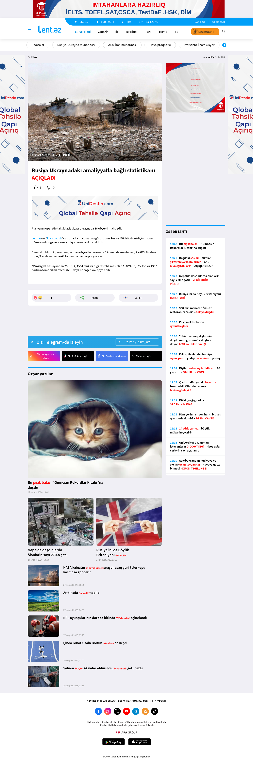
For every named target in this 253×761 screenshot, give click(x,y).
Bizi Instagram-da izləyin (45, 356)
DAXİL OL (199, 22)
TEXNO (148, 32)
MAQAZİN (103, 32)
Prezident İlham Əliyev (199, 45)
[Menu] (30, 30)
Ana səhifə (208, 57)
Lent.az (36, 238)
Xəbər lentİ (83, 32)
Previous (28, 45)
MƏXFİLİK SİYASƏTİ (154, 701)
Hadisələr (37, 45)
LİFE (117, 32)
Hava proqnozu (160, 45)
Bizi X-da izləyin (143, 356)
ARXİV (121, 701)
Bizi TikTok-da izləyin (78, 356)
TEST (176, 32)
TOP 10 (163, 32)
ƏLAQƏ (112, 701)
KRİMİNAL (132, 32)
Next (224, 45)
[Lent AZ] (49, 30)
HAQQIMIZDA (134, 701)
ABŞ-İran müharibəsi (122, 45)
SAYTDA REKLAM (97, 701)
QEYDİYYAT (218, 22)
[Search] (223, 31)
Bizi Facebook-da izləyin (114, 356)
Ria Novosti (54, 238)
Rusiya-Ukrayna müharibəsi (76, 45)
